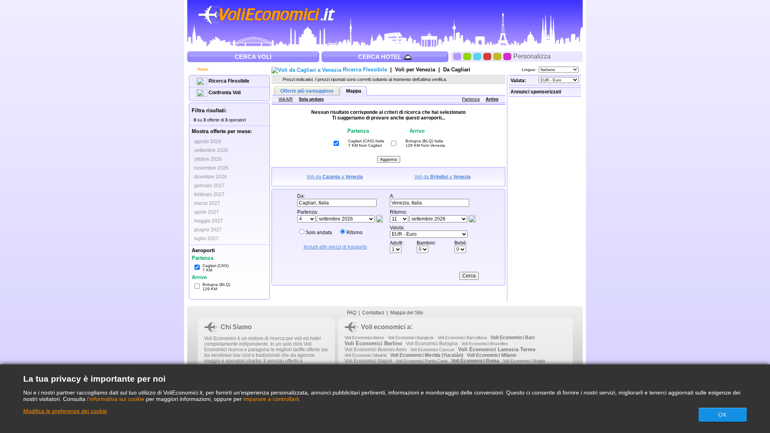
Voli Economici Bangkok (411, 337)
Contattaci (373, 313)
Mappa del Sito (406, 313)
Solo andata (319, 232)
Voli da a (334, 177)
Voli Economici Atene (364, 337)
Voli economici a (386, 327)
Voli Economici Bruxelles (484, 343)
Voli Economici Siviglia (524, 360)
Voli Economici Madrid (365, 355)
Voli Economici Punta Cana (422, 360)
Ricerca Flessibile (228, 81)
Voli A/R (285, 99)
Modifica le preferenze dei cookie (65, 411)
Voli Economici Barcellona (462, 337)
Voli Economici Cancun (432, 349)
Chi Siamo (236, 327)
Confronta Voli (224, 92)
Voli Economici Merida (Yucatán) (426, 355)
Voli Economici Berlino (373, 343)
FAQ (351, 313)
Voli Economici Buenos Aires (375, 349)
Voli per (415, 70)
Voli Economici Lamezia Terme (496, 349)
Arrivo (492, 99)
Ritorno (354, 232)
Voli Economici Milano (491, 355)
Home (202, 69)
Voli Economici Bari (512, 337)
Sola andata (311, 99)
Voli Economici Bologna (432, 343)
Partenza (471, 99)
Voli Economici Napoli (368, 361)
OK (722, 414)
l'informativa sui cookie (115, 399)
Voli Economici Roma (475, 361)
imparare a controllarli (271, 399)
